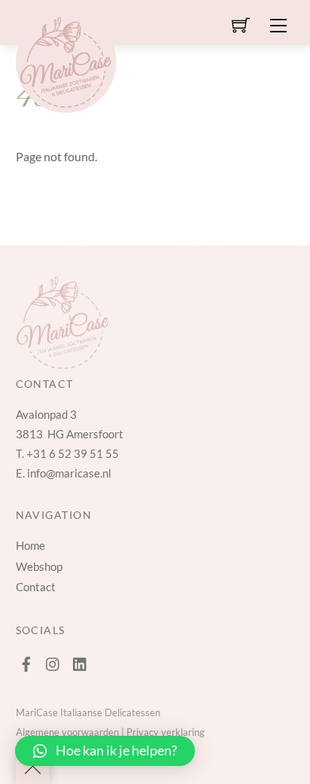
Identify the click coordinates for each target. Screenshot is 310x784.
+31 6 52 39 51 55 (72, 453)
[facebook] (26, 660)
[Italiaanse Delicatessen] (66, 59)
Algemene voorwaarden (67, 732)
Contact (36, 586)
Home (30, 545)
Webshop (39, 566)
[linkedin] (80, 660)
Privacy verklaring (165, 732)
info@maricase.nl (69, 473)
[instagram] (53, 660)
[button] (105, 751)
